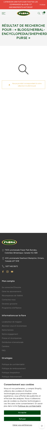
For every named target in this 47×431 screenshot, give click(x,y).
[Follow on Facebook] (3, 271)
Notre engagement (10, 334)
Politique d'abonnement (12, 377)
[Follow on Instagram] (7, 271)
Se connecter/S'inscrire (11, 287)
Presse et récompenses (12, 338)
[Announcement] (20, 5)
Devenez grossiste (9, 304)
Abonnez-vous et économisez (14, 326)
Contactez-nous (9, 300)
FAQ (3, 350)
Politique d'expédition (11, 373)
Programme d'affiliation (11, 308)
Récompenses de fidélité (12, 296)
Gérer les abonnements (11, 291)
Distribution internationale (12, 342)
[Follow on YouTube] (12, 271)
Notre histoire (7, 330)
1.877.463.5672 (11, 266)
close (43, 5)
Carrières (5, 346)
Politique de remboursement (14, 368)
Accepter (22, 412)
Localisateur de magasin (12, 322)
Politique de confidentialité (29, 406)
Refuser (22, 419)
